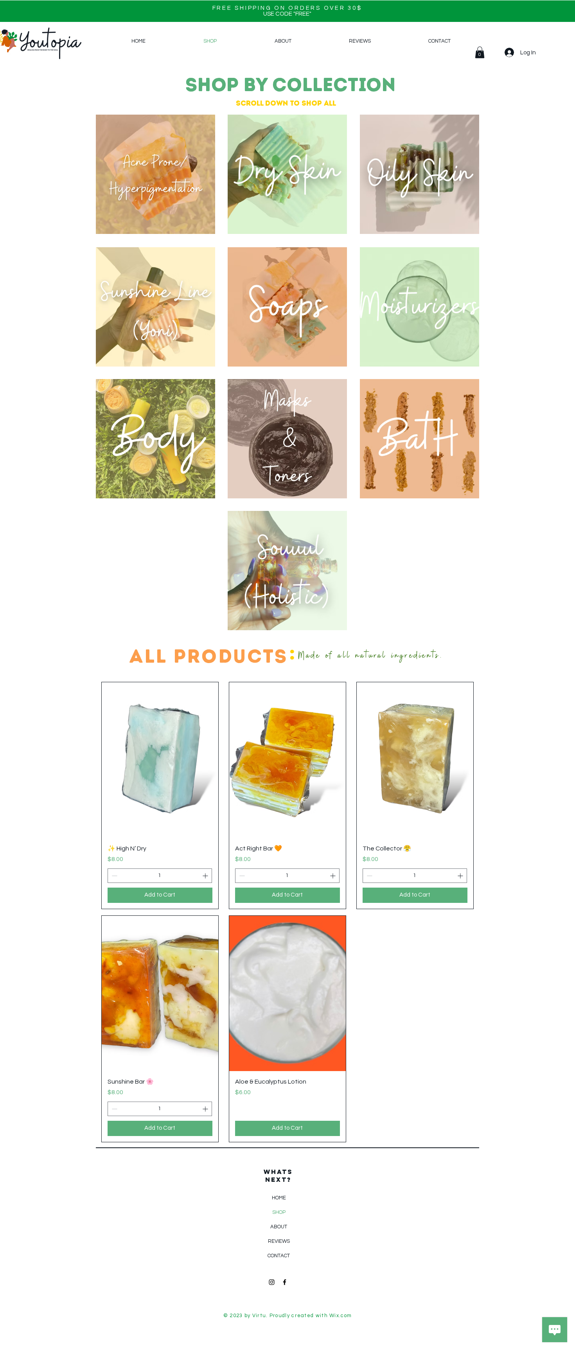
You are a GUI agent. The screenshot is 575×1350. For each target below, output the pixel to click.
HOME (279, 1198)
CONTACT (279, 1255)
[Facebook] (284, 1282)
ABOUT (278, 1227)
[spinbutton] (160, 876)
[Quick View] (160, 760)
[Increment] (206, 876)
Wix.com (340, 1315)
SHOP (279, 1212)
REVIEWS (279, 1241)
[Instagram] (271, 1282)
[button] (480, 52)
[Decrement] (114, 876)
